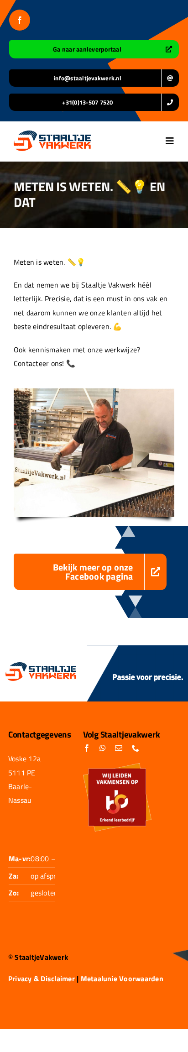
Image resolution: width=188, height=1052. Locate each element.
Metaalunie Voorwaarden (122, 978)
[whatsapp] (102, 748)
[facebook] (19, 20)
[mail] (118, 748)
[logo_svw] (52, 134)
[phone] (135, 748)
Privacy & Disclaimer (41, 978)
